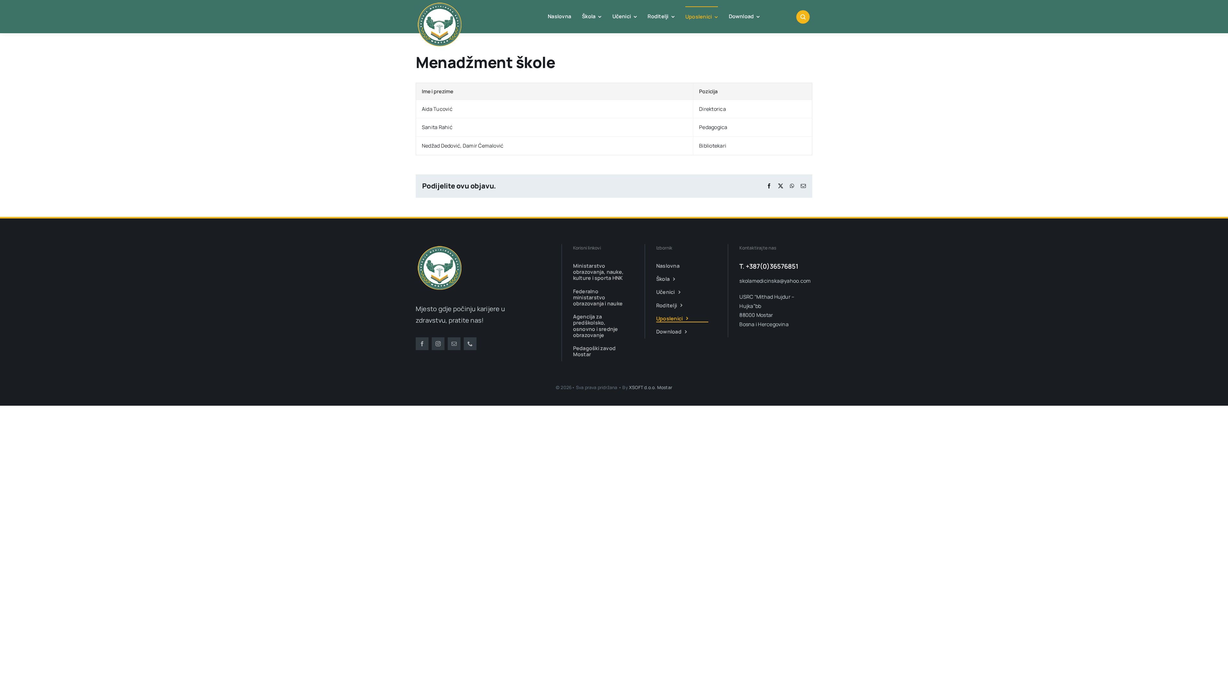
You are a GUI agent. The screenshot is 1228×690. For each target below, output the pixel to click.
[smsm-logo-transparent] (440, 246)
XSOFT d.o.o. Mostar (650, 387)
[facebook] (422, 343)
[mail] (454, 343)
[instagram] (438, 343)
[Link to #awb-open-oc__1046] (803, 17)
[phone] (470, 343)
